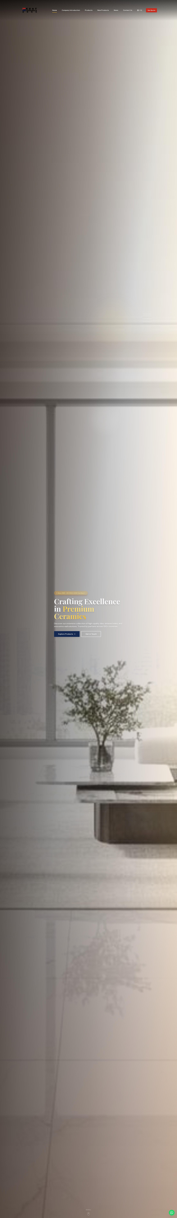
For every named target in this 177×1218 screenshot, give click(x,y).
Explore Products (65, 634)
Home (54, 10)
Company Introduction (71, 10)
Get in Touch (91, 634)
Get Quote (151, 10)
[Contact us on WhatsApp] (172, 1213)
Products (88, 10)
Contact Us (127, 10)
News (116, 10)
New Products (103, 10)
